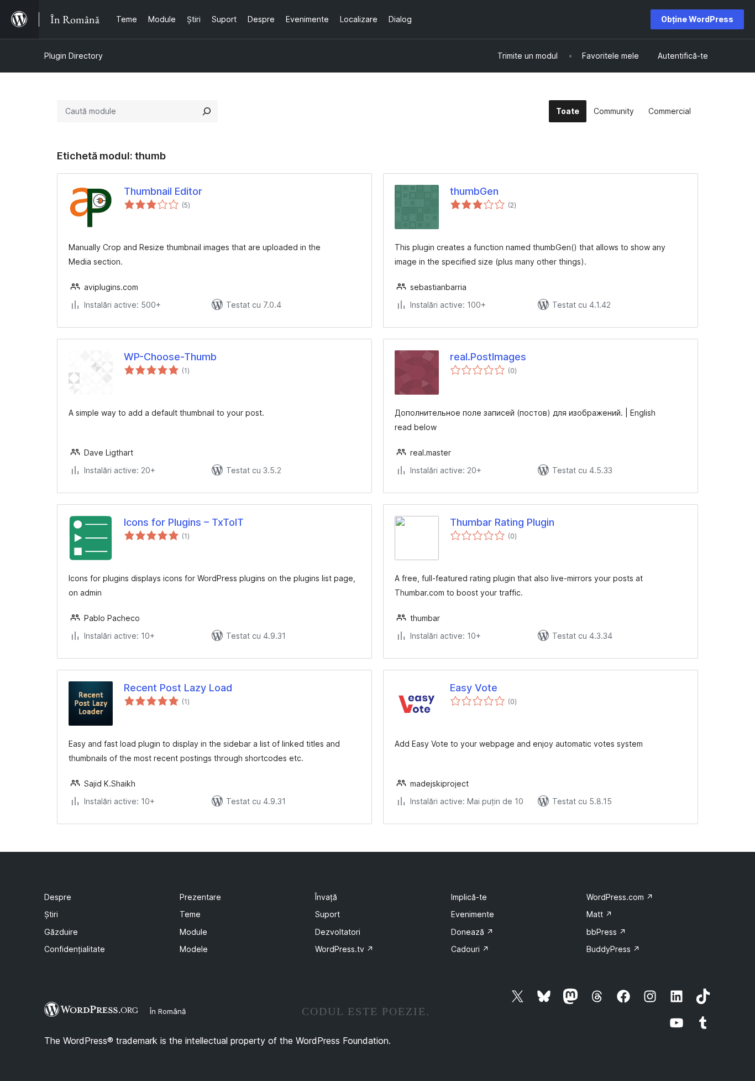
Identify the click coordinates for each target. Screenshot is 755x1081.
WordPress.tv (344, 949)
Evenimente (472, 914)
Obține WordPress (697, 19)
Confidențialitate (74, 949)
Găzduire (61, 932)
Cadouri (470, 949)
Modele (194, 949)
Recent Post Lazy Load (178, 688)
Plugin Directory (73, 55)
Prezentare (200, 897)
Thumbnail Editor (163, 191)
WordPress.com (619, 897)
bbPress (606, 932)
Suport (327, 914)
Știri (51, 914)
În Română (168, 1011)
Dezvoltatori (337, 932)
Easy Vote (473, 688)
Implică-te (469, 897)
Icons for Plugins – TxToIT (184, 522)
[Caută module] (207, 111)
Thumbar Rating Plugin (502, 522)
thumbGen (474, 191)
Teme (190, 914)
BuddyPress (613, 949)
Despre (57, 897)
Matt (599, 914)
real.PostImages (488, 357)
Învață (326, 897)
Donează (472, 932)
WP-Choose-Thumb (170, 357)
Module (193, 932)
